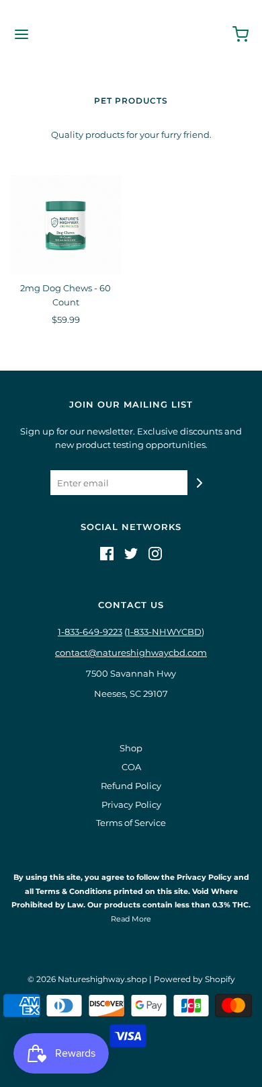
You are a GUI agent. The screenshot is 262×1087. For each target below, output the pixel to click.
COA (131, 766)
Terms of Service (131, 822)
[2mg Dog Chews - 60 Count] (65, 224)
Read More (131, 919)
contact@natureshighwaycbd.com (131, 652)
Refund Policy (131, 785)
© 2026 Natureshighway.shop (87, 979)
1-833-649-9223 (90, 631)
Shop (131, 748)
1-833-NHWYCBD (164, 631)
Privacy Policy (131, 804)
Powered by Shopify (194, 979)
